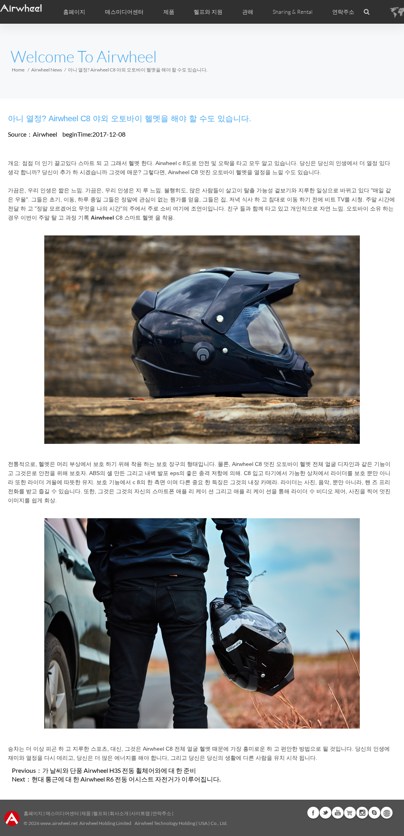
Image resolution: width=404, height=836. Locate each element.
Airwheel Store (350, 813)
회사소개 (119, 813)
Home (18, 70)
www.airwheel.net (59, 823)
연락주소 (343, 12)
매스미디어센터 (62, 813)
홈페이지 (74, 12)
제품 (168, 12)
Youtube (338, 813)
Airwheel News (46, 70)
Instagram (362, 813)
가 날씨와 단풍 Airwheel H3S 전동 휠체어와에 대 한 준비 (119, 770)
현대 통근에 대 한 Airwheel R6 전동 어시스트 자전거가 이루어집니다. (126, 779)
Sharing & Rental (292, 12)
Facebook (313, 813)
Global (387, 813)
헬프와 (100, 813)
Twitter (325, 813)
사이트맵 (140, 813)
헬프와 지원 (208, 12)
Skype (374, 813)
